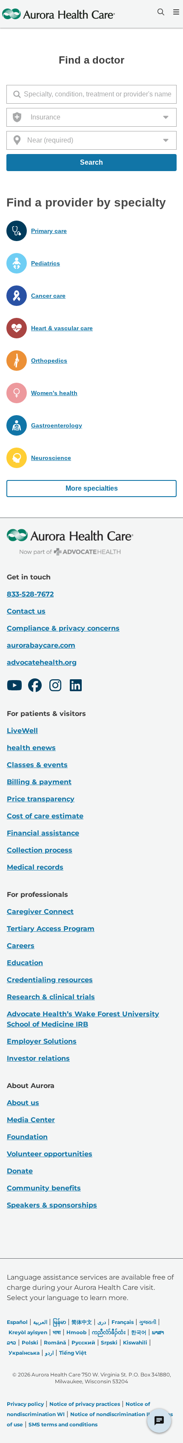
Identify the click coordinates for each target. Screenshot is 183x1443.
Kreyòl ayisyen (28, 1332)
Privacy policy (25, 1404)
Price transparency (40, 799)
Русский (83, 1342)
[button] (91, 231)
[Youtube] (14, 686)
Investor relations (38, 1058)
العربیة (40, 1322)
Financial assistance (43, 833)
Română (55, 1342)
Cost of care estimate (45, 816)
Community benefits (44, 1188)
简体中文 (81, 1322)
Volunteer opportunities (49, 1154)
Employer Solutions (42, 1041)
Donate (20, 1171)
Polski (30, 1342)
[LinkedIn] (76, 686)
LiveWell (22, 731)
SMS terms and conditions (63, 1424)
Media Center (31, 1120)
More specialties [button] (92, 488)
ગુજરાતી (147, 1322)
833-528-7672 (30, 594)
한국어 (138, 1332)
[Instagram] (55, 686)
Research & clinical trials (51, 997)
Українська (24, 1353)
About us (23, 1103)
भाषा (57, 1332)
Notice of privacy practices (84, 1404)
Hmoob (76, 1332)
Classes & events (37, 765)
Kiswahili (135, 1342)
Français (123, 1322)
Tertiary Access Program (50, 929)
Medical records (35, 867)
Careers (20, 946)
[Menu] (175, 12)
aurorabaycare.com (41, 645)
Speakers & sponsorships (52, 1205)
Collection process (39, 850)
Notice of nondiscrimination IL (110, 1414)
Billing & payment (39, 782)
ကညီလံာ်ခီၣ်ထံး (109, 1332)
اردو (49, 1353)
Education (25, 963)
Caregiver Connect (40, 912)
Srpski (109, 1342)
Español (17, 1322)
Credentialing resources (50, 980)
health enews (31, 748)
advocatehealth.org (42, 662)
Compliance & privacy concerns (63, 628)
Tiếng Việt (72, 1353)
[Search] (160, 12)
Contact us (26, 611)
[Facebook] (35, 686)
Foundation (27, 1137)
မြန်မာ (59, 1322)
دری (101, 1322)
